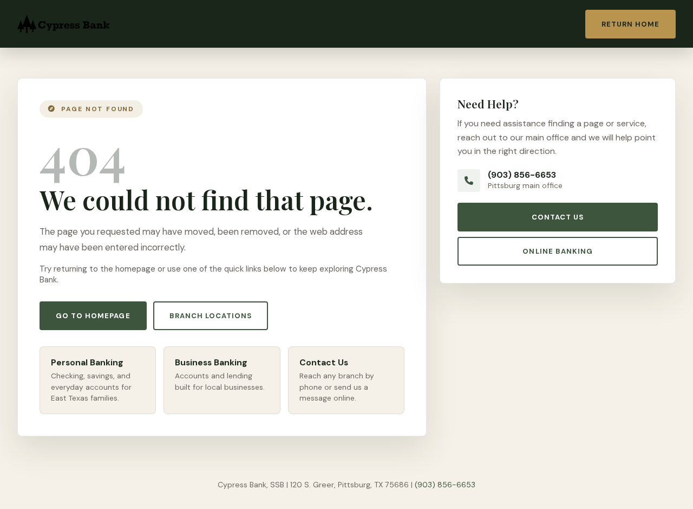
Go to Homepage (93, 315)
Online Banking (557, 251)
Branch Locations (210, 315)
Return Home (630, 24)
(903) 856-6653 (522, 175)
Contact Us (558, 217)
